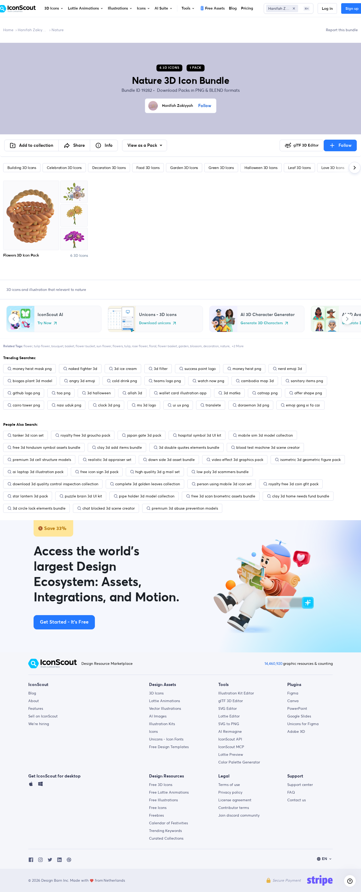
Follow (204, 106)
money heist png (247, 368)
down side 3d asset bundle (171, 459)
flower (28, 346)
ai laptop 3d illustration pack (38, 471)
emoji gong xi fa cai (303, 405)
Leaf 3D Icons (299, 167)
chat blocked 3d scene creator (108, 508)
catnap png (267, 393)
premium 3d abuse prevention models (185, 508)
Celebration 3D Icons (64, 167)
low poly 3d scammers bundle (223, 471)
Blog (32, 693)
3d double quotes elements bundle (189, 447)
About (33, 700)
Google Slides (299, 716)
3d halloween (99, 393)
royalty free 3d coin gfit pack (293, 484)
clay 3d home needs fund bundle (300, 496)
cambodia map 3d (257, 380)
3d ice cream (125, 368)
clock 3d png (109, 405)
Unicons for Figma (303, 723)
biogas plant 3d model (32, 380)
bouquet (57, 346)
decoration (211, 346)
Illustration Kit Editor (236, 693)
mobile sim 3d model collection (265, 435)
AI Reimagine (230, 731)
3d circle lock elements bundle (39, 508)
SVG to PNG (228, 723)
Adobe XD (296, 731)
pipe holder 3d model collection (146, 496)
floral (152, 346)
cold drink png (124, 380)
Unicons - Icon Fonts (166, 739)
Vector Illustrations (165, 708)
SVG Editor (227, 708)
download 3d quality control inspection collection (55, 484)
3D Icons (156, 693)
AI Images (157, 716)
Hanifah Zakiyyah (32, 30)
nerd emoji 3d (290, 368)
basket (69, 346)
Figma (292, 693)
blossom (196, 346)
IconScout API (230, 739)
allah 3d (135, 393)
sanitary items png (307, 380)
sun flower (103, 346)
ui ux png (181, 405)
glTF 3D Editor (230, 700)
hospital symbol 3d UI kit (199, 435)
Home (8, 30)
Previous (13, 319)
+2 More (238, 346)
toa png (63, 393)
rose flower (140, 346)
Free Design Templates (169, 746)
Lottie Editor (229, 716)
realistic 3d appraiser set (109, 459)
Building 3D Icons (21, 167)
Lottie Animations (164, 700)
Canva (293, 700)
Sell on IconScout (43, 716)
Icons (153, 731)
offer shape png (308, 393)
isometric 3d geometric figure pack (310, 459)
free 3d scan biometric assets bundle (223, 496)
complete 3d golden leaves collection (147, 484)
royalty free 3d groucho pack (85, 435)
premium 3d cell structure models (42, 459)
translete (213, 405)
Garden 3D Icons (184, 167)
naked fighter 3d (82, 368)
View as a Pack (142, 145)
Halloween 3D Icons (260, 167)
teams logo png (167, 380)
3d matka (232, 393)
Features (35, 708)
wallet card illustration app (183, 393)
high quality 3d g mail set (157, 471)
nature (225, 346)
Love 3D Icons (332, 167)
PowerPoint (297, 708)
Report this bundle (342, 30)
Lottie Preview (230, 754)
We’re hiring (38, 723)
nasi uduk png (69, 405)
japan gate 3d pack (144, 435)
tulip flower (42, 346)
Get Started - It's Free (64, 622)
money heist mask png (32, 368)
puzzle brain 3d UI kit (83, 496)
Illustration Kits (162, 723)
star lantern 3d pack (30, 496)
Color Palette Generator (239, 762)
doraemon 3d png (253, 405)
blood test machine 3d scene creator (268, 447)
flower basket (167, 346)
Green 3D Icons (221, 167)
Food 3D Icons (148, 167)
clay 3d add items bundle (119, 447)
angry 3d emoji (82, 380)
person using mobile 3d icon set (224, 484)
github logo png (26, 393)
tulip (127, 346)
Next (347, 319)
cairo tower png (26, 405)
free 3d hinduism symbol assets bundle (46, 447)
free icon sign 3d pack (99, 471)
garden (183, 346)
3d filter (161, 368)
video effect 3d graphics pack (237, 459)
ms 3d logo (146, 405)
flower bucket (85, 346)
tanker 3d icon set (28, 435)
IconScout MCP (231, 746)
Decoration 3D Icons (109, 167)
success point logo (200, 368)
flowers (118, 346)
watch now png (211, 380)
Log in (327, 9)
